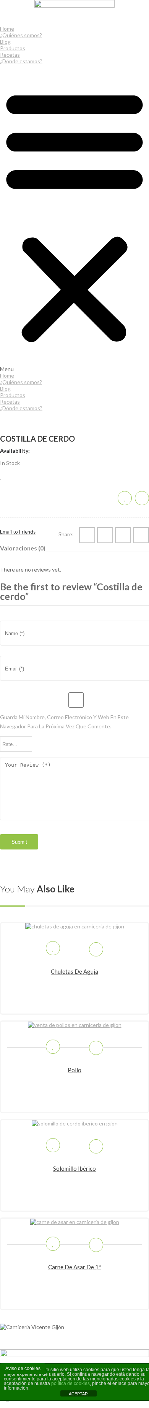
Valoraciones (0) (22, 548)
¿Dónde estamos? (21, 61)
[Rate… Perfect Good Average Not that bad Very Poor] (16, 744)
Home (7, 28)
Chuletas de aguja (74, 971)
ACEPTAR (78, 1394)
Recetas (10, 54)
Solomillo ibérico (74, 1168)
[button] (74, 218)
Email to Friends (18, 532)
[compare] (142, 498)
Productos (12, 48)
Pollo (74, 1069)
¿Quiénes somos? (21, 35)
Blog (5, 41)
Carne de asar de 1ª (74, 1266)
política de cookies (70, 1383)
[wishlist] (1, 476)
